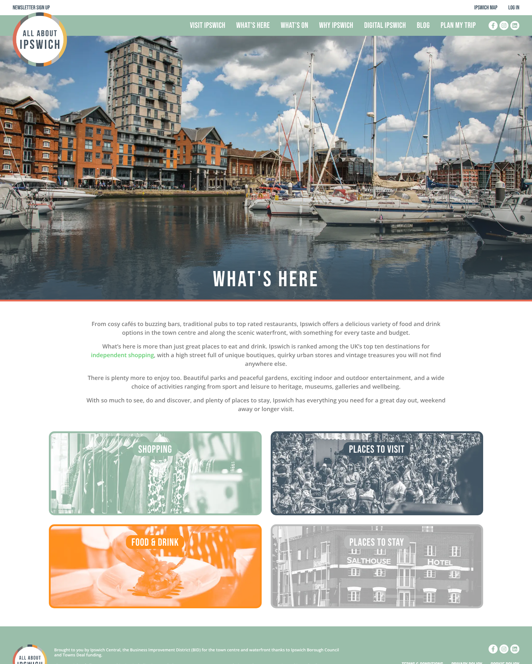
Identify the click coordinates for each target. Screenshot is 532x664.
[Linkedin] (514, 25)
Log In (513, 7)
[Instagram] (503, 25)
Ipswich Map (486, 7)
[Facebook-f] (493, 25)
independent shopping (122, 355)
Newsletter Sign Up (31, 7)
